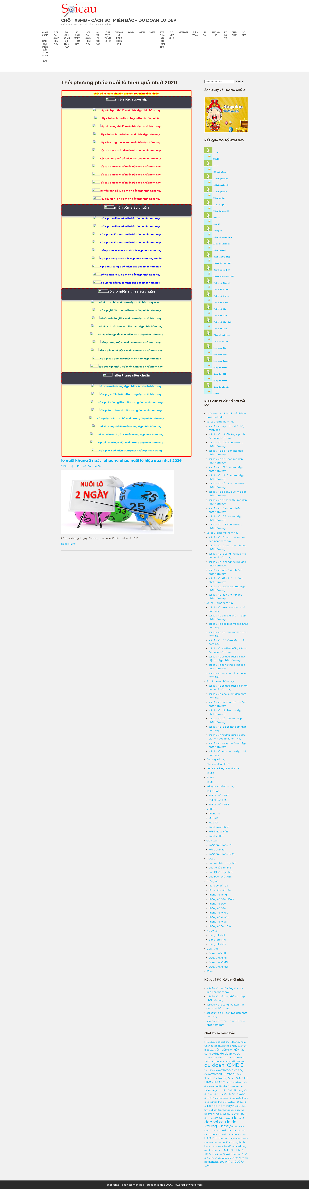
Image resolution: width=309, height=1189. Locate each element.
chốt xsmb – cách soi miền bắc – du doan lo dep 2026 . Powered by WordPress (154, 1184)
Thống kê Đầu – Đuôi (222, 322)
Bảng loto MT (217, 935)
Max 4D (216, 224)
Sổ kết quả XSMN (220, 185)
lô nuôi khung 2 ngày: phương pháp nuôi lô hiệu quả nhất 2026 (121, 460)
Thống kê (216, 34)
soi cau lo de (230, 1113)
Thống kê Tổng (220, 328)
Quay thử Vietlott (221, 387)
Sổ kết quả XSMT (220, 192)
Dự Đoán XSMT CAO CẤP (224, 1070)
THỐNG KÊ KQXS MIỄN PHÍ (119, 38)
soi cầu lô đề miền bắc (224, 1154)
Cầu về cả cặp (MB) (221, 270)
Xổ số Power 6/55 (221, 211)
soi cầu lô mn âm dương (234, 1146)
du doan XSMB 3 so (223, 1067)
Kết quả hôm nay (221, 172)
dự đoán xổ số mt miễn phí (217, 1094)
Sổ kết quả (171, 35)
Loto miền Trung (221, 361)
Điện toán (195, 34)
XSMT (216, 166)
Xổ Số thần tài (217, 849)
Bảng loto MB (217, 944)
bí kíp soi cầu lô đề (212, 1042)
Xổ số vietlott (219, 198)
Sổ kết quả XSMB (220, 179)
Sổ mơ (244, 34)
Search (239, 81)
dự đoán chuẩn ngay (234, 1082)
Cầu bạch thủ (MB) (221, 257)
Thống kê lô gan (220, 289)
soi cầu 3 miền (215, 1146)
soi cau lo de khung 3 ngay (220, 1124)
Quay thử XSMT (220, 381)
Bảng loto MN (217, 939)
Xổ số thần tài (219, 250)
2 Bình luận (68, 466)
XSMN (216, 159)
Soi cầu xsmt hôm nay (77, 38)
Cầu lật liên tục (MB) (222, 263)
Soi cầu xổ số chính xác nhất (221, 1158)
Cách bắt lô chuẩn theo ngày (220, 1045)
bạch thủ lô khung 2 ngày (233, 1042)
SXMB (130, 32)
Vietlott (183, 32)
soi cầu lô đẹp (211, 1150)
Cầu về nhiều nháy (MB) (223, 276)
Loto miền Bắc (219, 348)
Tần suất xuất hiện (221, 335)
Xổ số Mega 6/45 (221, 205)
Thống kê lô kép (220, 302)
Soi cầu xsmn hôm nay (88, 38)
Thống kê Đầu (219, 309)
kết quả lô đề (230, 1102)
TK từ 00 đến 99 (220, 341)
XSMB (216, 153)
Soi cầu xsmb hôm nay (56, 38)
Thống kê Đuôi (220, 315)
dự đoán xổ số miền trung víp (232, 1090)
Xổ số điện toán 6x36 (222, 237)
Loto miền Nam (220, 354)
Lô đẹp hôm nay (219, 1106)
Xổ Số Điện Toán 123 (220, 845)
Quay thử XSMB (220, 368)
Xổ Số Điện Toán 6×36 (221, 854)
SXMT (152, 32)
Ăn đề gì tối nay (98, 38)
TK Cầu (205, 34)
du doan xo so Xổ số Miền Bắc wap (228, 1061)
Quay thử (234, 34)
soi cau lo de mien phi (229, 1130)
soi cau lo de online (227, 1134)
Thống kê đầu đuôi (221, 283)
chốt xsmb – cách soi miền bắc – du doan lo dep (118, 20)
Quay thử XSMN (220, 374)
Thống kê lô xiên (221, 296)
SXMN (141, 32)
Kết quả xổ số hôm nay (162, 39)
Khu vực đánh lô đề (107, 36)
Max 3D (216, 218)
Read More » (69, 543)
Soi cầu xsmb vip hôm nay (67, 39)
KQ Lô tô (225, 35)
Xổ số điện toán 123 (221, 244)
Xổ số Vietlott (216, 836)
